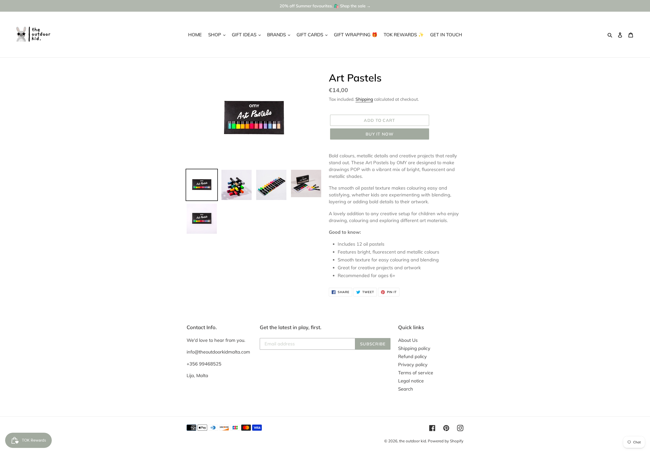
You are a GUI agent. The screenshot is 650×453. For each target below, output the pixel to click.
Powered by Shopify (445, 441)
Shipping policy (414, 348)
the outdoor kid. (413, 441)
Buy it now (380, 134)
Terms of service (415, 373)
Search (405, 389)
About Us (408, 340)
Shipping (364, 99)
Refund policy (412, 356)
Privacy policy (413, 364)
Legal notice (411, 381)
